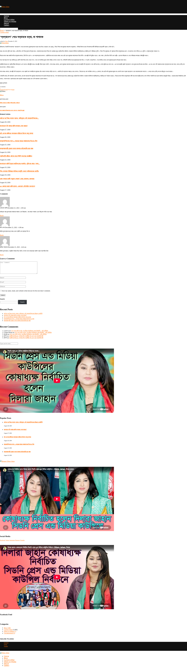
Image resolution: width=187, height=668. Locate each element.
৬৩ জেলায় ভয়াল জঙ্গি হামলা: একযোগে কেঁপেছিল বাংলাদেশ (17, 186)
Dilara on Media (10, 21)
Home (6, 16)
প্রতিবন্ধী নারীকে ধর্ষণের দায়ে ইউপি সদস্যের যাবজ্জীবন (16, 156)
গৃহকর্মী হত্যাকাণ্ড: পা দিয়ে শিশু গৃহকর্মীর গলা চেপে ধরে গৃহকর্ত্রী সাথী (26, 336)
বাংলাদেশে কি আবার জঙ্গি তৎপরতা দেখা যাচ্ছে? (14, 126)
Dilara (6, 41)
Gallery (6, 25)
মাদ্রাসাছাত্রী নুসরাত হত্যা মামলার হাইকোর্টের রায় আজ (16, 148)
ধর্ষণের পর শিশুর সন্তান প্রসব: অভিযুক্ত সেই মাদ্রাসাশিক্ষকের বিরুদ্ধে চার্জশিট (23, 313)
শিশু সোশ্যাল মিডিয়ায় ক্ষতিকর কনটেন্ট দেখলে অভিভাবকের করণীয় (19, 171)
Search (2, 299)
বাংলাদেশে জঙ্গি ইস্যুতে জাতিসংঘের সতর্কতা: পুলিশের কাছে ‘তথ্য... (20, 164)
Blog (6, 18)
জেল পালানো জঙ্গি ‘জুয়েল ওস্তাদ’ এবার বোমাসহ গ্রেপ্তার (17, 179)
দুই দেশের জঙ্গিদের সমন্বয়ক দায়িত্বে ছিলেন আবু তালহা (16, 133)
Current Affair (9, 20)
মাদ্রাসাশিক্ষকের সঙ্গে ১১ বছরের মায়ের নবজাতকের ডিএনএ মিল (18, 141)
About (6, 23)
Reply (2, 215)
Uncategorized (9, 633)
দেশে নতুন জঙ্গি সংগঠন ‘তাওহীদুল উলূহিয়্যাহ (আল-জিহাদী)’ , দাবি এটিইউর (29, 331)
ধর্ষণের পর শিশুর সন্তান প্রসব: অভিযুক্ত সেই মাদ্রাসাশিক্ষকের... (19, 118)
